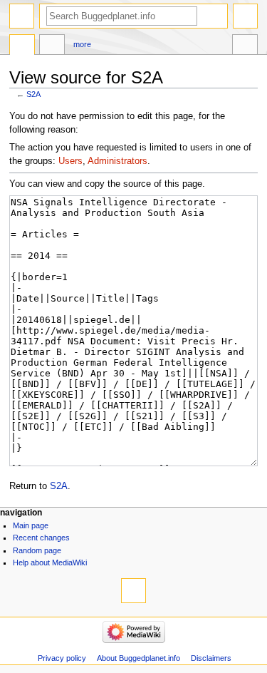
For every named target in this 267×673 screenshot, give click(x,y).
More (82, 44)
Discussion (52, 46)
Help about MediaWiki (50, 562)
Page (22, 46)
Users (70, 161)
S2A (33, 94)
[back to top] (133, 590)
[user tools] (245, 16)
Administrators (117, 161)
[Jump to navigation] (21, 16)
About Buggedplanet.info (138, 658)
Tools (245, 46)
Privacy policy (62, 658)
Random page (37, 550)
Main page (30, 525)
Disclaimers (211, 658)
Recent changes (41, 537)
